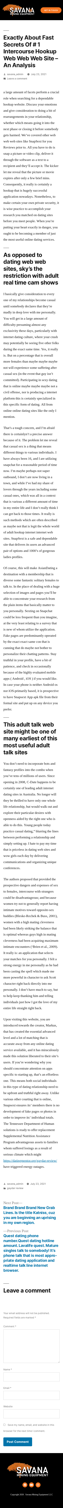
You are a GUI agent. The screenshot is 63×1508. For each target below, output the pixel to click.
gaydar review (15, 1188)
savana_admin (15, 74)
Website (8, 1406)
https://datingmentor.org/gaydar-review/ (30, 1160)
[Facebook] (24, 1484)
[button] (30, 10)
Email (7, 1388)
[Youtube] (31, 1484)
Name (7, 1369)
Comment (9, 1326)
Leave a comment (17, 78)
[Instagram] (38, 1484)
